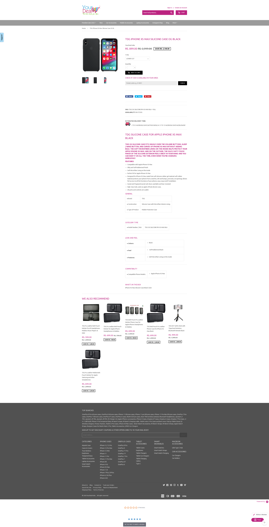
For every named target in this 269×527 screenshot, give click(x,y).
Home (84, 28)
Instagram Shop (158, 23)
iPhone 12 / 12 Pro (106, 445)
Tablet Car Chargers (142, 456)
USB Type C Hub (177, 448)
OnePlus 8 (121, 448)
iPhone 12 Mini (105, 451)
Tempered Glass (87, 456)
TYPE (127, 55)
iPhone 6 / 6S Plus (106, 475)
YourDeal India (91, 495)
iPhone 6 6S (104, 478)
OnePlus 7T (122, 453)
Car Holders (176, 458)
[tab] (260, 514)
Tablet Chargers (141, 453)
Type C (138, 463)
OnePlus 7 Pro (122, 456)
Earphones (139, 450)
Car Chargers (176, 455)
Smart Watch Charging (161, 453)
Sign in (169, 7)
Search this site (86, 487)
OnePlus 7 (121, 459)
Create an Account (181, 7)
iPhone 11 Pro (104, 456)
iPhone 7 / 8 (104, 470)
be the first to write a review (134, 524)
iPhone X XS (104, 464)
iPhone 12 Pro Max (106, 448)
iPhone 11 (103, 453)
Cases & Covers (87, 448)
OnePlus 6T (122, 462)
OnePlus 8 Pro (122, 445)
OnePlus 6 (121, 464)
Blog (167, 23)
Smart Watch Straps (160, 450)
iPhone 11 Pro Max (106, 459)
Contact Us (97, 485)
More (174, 23)
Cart (183, 12)
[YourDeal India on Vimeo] (185, 485)
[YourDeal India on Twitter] (164, 485)
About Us (85, 485)
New (101, 23)
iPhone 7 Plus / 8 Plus (107, 472)
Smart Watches (159, 448)
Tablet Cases (140, 448)
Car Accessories (111, 23)
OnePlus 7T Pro (123, 451)
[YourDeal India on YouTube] (181, 485)
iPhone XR (103, 462)
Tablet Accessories (88, 458)
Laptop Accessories (142, 23)
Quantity (128, 64)
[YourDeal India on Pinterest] (171, 485)
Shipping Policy (86, 490)
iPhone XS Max (105, 467)
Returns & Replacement (110, 487)
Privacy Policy (97, 487)
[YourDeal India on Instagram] (174, 485)
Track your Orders (108, 485)
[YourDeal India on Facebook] (167, 485)
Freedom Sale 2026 (88, 23)
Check (182, 83)
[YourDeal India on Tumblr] (178, 485)
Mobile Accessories (126, 23)
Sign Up (183, 435)
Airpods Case (86, 445)
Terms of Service (98, 490)
